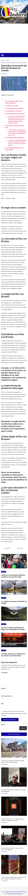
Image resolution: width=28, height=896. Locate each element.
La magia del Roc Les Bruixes (14, 111)
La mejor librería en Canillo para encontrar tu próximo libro (13, 655)
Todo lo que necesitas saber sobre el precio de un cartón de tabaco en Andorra (13, 878)
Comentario (4, 672)
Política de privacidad (15, 892)
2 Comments (4, 764)
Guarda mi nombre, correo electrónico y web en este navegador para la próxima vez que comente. (14, 713)
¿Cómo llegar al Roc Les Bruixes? (15, 137)
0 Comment (4, 73)
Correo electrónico (6, 696)
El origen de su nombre (12, 105)
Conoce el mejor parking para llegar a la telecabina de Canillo (13, 628)
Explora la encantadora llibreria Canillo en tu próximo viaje (13, 576)
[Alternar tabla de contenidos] (2, 99)
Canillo (3, 571)
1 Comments (4, 822)
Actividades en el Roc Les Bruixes (15, 113)
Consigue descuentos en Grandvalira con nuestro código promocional (13, 819)
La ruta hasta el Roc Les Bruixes (14, 108)
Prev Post (7, 548)
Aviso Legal (5, 892)
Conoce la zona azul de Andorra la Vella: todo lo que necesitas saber (12, 761)
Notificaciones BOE (17, 894)
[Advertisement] (14, 38)
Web (2, 703)
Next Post (20, 548)
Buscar (3, 724)
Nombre (3, 688)
